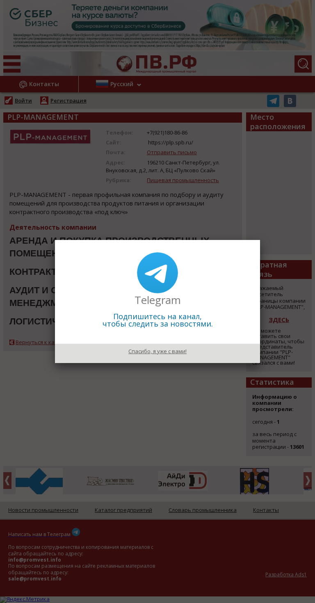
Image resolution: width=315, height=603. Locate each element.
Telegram (158, 299)
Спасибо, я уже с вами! (157, 351)
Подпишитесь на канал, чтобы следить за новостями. (158, 320)
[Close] (260, 240)
